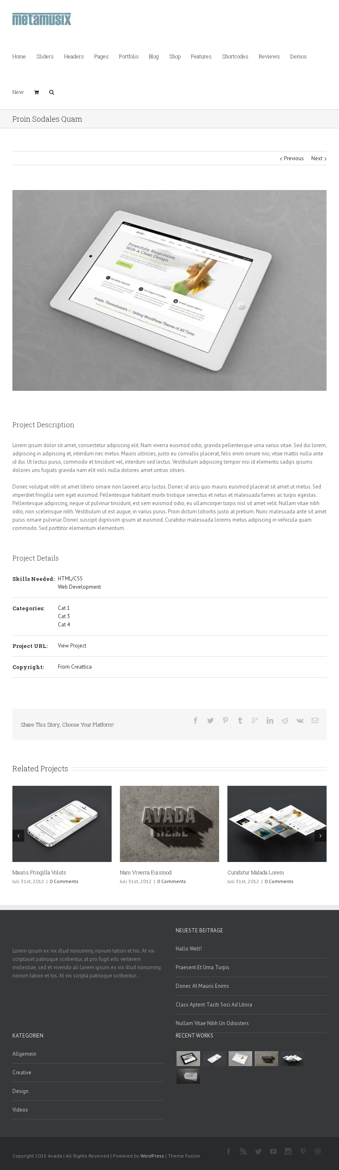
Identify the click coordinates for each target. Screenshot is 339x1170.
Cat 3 (64, 616)
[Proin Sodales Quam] (240, 1058)
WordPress (152, 1156)
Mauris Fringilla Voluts (254, 872)
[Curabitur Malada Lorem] (292, 1058)
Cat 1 (64, 607)
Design (20, 1091)
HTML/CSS (70, 578)
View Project (72, 645)
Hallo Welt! (189, 948)
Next (316, 158)
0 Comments (64, 881)
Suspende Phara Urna (37, 872)
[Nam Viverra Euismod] (266, 1058)
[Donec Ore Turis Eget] (188, 1058)
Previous (294, 158)
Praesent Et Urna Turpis (202, 967)
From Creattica (75, 666)
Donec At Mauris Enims (202, 985)
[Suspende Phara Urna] (188, 1076)
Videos (20, 1109)
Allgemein (24, 1053)
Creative (21, 1072)
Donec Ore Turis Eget (145, 872)
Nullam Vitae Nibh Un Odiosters (212, 1023)
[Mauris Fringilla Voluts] (214, 1058)
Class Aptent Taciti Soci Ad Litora (214, 1004)
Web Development (79, 586)
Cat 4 (64, 624)
